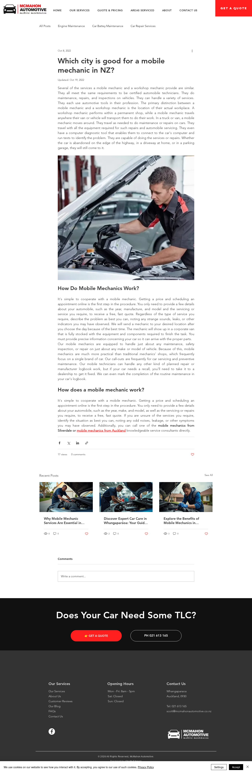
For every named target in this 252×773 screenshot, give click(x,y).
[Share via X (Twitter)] (68, 443)
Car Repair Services (143, 26)
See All (209, 475)
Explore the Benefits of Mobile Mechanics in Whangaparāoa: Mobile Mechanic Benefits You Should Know (182, 520)
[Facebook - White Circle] (52, 731)
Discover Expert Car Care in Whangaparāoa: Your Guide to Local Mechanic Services (125, 520)
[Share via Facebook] (59, 443)
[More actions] (192, 50)
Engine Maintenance (71, 26)
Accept (236, 767)
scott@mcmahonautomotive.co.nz (189, 711)
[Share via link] (86, 443)
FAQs (52, 711)
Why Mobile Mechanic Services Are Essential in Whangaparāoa (62, 520)
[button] (79, 10)
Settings (219, 767)
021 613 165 (179, 706)
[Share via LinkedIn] (77, 443)
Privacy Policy (146, 767)
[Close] (247, 767)
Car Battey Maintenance (107, 26)
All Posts (45, 26)
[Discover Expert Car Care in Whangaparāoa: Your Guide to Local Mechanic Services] (126, 497)
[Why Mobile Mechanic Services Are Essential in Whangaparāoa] (66, 497)
